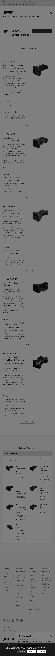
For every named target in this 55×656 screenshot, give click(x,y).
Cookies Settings (21, 651)
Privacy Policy (35, 648)
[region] (27, 649)
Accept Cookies (41, 651)
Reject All (31, 651)
